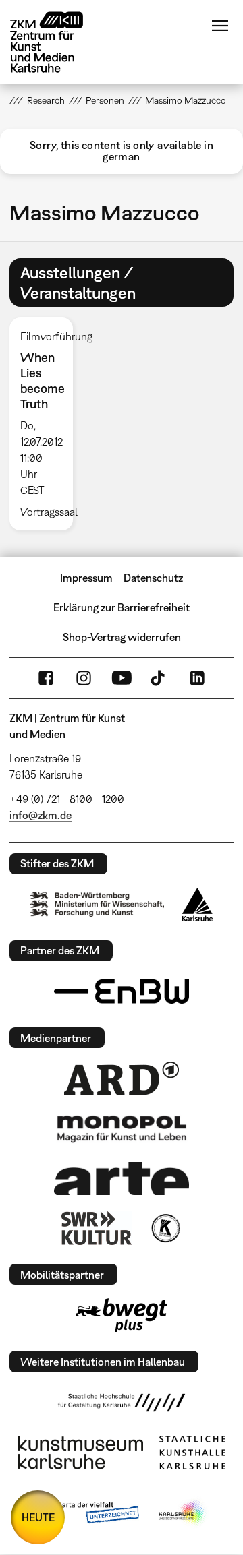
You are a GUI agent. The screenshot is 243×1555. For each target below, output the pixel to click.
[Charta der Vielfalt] (87, 1513)
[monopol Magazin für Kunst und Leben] (121, 1128)
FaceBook (45, 678)
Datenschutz (153, 578)
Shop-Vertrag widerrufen (122, 637)
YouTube (121, 678)
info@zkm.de (40, 815)
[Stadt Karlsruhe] (197, 904)
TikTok (159, 678)
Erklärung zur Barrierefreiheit (121, 607)
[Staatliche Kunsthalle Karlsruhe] (192, 1452)
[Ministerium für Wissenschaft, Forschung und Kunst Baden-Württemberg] (97, 904)
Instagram (83, 678)
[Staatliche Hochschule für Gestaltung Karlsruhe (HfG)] (121, 1402)
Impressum (86, 578)
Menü (220, 25)
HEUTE (38, 1517)
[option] (46, 423)
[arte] (121, 1178)
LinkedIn (197, 678)
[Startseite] (56, 42)
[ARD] (121, 1078)
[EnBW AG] (121, 991)
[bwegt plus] (121, 1315)
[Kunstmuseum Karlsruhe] (80, 1452)
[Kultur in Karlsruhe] (165, 1228)
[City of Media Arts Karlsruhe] (183, 1513)
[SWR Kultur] (96, 1228)
